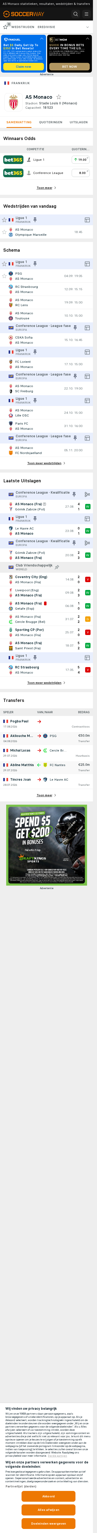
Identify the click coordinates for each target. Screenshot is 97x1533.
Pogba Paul (19, 721)
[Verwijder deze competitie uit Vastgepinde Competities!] (35, 220)
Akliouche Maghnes (26, 736)
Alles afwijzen (48, 1510)
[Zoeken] (75, 14)
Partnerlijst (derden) (21, 1486)
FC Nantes (57, 765)
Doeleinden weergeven (48, 1523)
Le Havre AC (59, 779)
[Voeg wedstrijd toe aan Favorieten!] (4, 232)
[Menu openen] (86, 14)
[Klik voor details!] (46, 232)
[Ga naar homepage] (27, 14)
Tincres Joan (20, 779)
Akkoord (48, 1496)
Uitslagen (79, 122)
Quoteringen (50, 122)
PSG (53, 736)
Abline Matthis (22, 765)
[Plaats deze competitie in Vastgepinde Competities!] (57, 567)
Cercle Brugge (61, 750)
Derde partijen (57, 1455)
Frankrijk (20, 83)
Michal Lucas (20, 750)
